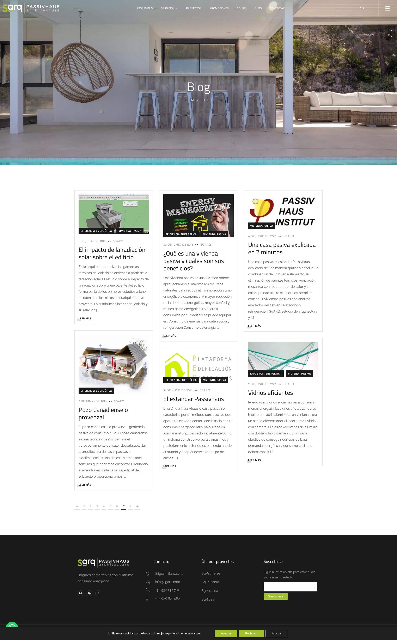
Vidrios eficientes (270, 392)
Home (191, 100)
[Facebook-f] (98, 593)
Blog (258, 8)
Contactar (277, 8)
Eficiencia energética (96, 231)
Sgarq (118, 241)
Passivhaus (145, 8)
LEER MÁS (85, 318)
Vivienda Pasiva (129, 231)
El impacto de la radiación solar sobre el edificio (112, 253)
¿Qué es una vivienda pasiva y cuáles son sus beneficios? (193, 261)
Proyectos (193, 8)
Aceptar (226, 633)
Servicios (167, 8)
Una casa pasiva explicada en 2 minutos (282, 248)
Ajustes (277, 633)
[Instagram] (81, 593)
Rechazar (251, 633)
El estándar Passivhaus (193, 398)
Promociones (219, 8)
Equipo (241, 8)
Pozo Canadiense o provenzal (103, 413)
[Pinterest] (89, 593)
